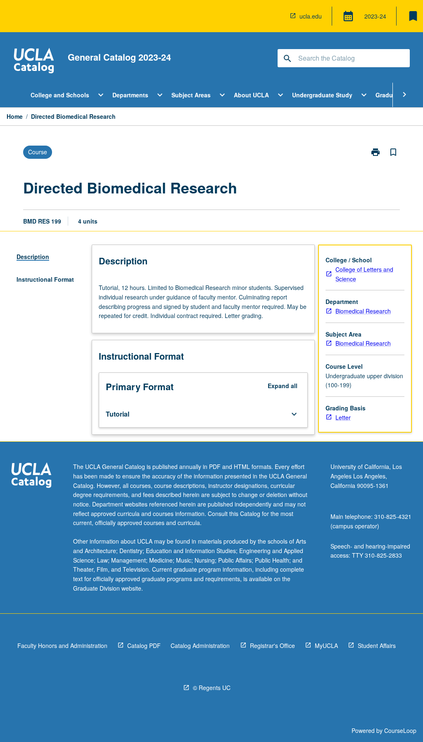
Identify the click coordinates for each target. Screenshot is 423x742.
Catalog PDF (144, 645)
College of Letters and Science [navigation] (364, 274)
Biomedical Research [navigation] (363, 311)
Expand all (282, 386)
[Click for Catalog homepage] (34, 61)
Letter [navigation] (343, 417)
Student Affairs (377, 645)
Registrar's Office (272, 645)
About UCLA (251, 95)
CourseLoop (400, 730)
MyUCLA (326, 645)
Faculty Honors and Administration (62, 645)
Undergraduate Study (322, 95)
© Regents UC (212, 687)
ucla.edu (310, 16)
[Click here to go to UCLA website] (31, 476)
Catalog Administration (200, 645)
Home (15, 116)
